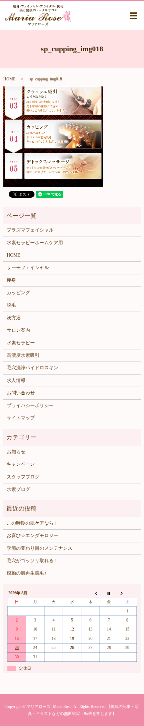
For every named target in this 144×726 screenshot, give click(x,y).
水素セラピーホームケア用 (35, 242)
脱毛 (11, 305)
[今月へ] (109, 593)
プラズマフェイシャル (30, 230)
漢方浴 (14, 317)
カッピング (18, 292)
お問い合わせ (21, 392)
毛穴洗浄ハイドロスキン (32, 367)
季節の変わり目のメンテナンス (39, 548)
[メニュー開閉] (133, 15)
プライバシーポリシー (30, 405)
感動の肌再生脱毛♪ (27, 573)
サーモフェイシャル (28, 267)
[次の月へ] (127, 593)
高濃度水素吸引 (23, 355)
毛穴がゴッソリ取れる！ (32, 560)
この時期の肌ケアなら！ (32, 523)
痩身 (11, 280)
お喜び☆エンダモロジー (32, 535)
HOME (9, 79)
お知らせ (16, 451)
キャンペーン (21, 464)
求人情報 (16, 380)
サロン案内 (18, 330)
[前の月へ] (90, 593)
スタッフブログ (23, 476)
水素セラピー (21, 342)
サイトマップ (21, 417)
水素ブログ (18, 489)
